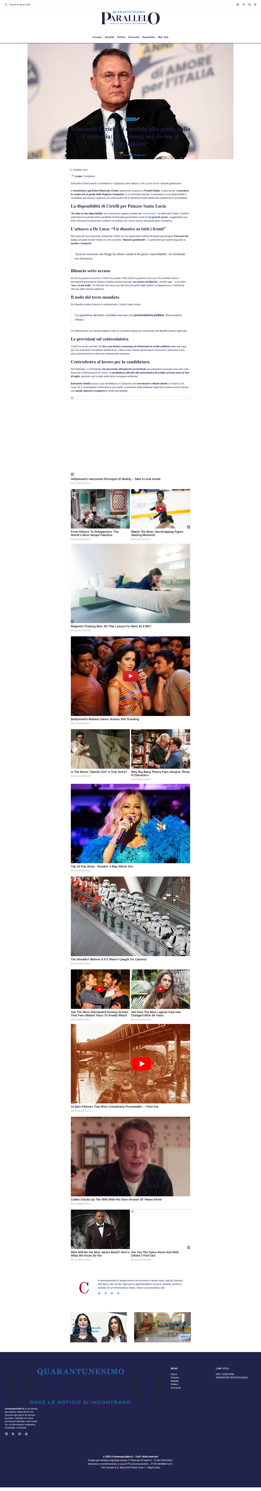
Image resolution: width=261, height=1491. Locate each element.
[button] (6, 4)
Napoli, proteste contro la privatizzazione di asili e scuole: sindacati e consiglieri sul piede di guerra (174, 1329)
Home (174, 1374)
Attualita (109, 37)
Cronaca (97, 37)
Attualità (175, 1380)
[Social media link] (238, 4)
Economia (133, 37)
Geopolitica (148, 37)
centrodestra (149, 213)
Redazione (139, 154)
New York (163, 37)
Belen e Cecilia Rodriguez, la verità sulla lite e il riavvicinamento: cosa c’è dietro (86, 1329)
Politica (121, 37)
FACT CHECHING (225, 1374)
